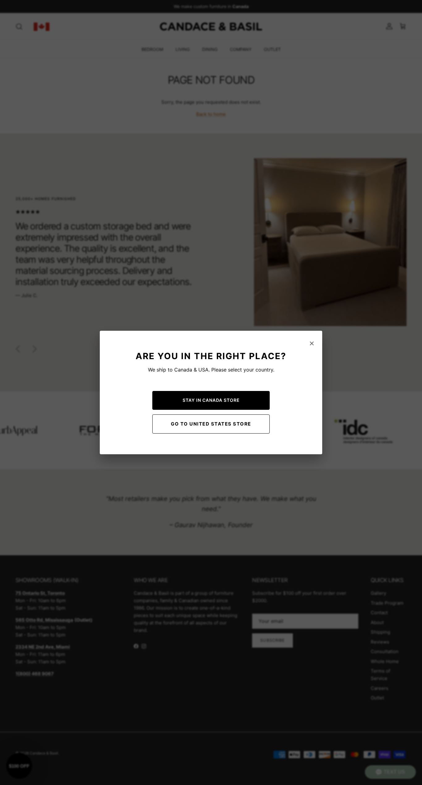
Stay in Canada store (211, 400)
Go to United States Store (211, 424)
